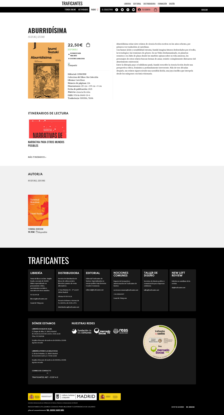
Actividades (83, 9)
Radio (93, 9)
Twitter (122, 9)
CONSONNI (81, 74)
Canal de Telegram (37, 303)
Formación (162, 3)
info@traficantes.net (40, 373)
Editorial (137, 3)
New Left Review (178, 274)
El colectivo (107, 9)
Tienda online (70, 9)
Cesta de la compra (155, 9)
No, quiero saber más (55, 410)
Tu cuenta (146, 9)
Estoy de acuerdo (178, 407)
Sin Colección (92, 77)
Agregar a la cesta (88, 45)
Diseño (172, 3)
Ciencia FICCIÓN (83, 92)
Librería (36, 273)
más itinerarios (36, 157)
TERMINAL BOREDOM (35, 229)
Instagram (128, 9)
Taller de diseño (151, 274)
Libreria (127, 3)
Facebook (116, 9)
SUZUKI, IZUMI (36, 37)
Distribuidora (149, 3)
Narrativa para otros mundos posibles (46, 144)
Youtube (133, 9)
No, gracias (190, 407)
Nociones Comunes (121, 274)
